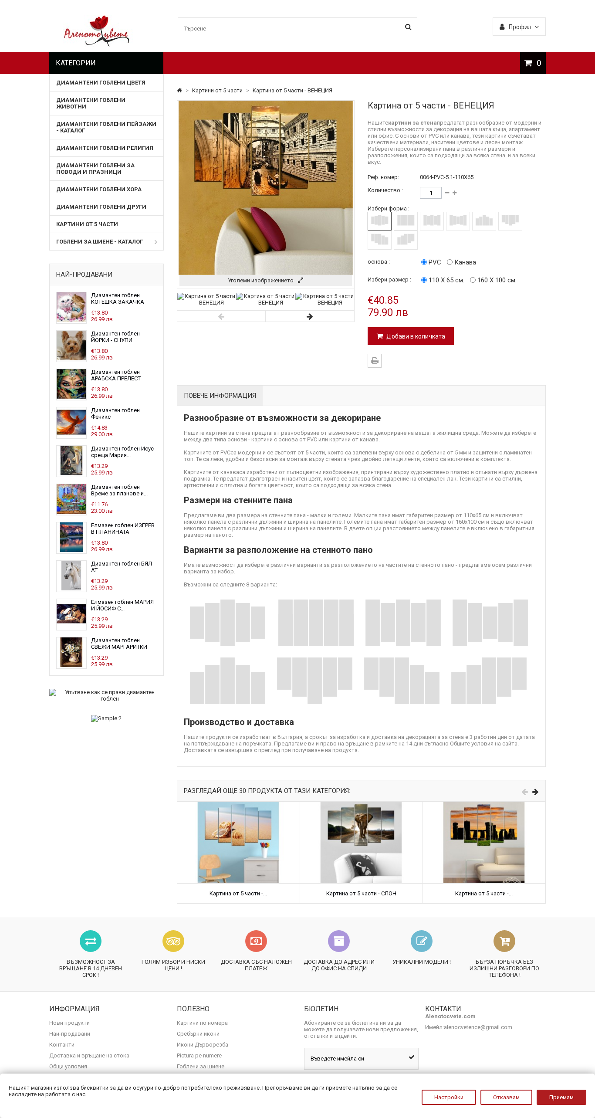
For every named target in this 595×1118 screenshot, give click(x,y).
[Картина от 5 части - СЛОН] (361, 805)
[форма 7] (379, 240)
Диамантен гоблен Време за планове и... (119, 490)
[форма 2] (405, 221)
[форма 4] (458, 221)
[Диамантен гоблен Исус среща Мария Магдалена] (71, 473)
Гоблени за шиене (200, 1066)
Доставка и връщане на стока (89, 1055)
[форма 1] (379, 221)
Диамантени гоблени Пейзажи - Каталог (106, 127)
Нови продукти (69, 1023)
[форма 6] (510, 221)
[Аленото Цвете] (97, 44)
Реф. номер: (383, 177)
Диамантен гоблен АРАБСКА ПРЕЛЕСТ (116, 375)
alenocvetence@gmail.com (478, 1027)
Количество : (385, 190)
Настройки (448, 1097)
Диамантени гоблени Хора (99, 189)
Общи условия (68, 1066)
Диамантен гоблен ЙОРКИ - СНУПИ (115, 336)
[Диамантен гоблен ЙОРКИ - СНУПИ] (71, 358)
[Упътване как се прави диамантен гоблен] (106, 695)
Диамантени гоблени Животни (90, 103)
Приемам (561, 1097)
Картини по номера (202, 1023)
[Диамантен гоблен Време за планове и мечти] (71, 511)
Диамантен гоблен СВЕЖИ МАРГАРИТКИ (119, 643)
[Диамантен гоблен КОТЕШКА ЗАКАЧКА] (71, 320)
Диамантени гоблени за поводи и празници (95, 168)
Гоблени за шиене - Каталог (99, 241)
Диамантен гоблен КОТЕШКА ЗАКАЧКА (117, 298)
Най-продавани (84, 274)
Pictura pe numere (199, 1055)
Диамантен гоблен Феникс (115, 413)
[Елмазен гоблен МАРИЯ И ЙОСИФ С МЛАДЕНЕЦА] (71, 626)
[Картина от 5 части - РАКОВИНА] (238, 805)
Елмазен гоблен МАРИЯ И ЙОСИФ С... (122, 605)
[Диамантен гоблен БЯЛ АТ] (71, 588)
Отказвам (506, 1097)
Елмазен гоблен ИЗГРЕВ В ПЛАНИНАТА (123, 528)
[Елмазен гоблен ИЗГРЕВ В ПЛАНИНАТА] (71, 550)
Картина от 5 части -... (238, 893)
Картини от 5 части (87, 224)
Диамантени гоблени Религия (104, 148)
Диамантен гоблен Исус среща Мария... (122, 451)
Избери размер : (389, 279)
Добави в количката (415, 336)
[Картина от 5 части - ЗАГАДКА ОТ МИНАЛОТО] (484, 805)
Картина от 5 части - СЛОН (361, 893)
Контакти (61, 1044)
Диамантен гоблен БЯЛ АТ (121, 566)
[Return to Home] (180, 90)
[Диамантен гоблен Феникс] (71, 435)
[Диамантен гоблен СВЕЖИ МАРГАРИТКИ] (71, 665)
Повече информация (220, 396)
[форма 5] (484, 221)
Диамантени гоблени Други (101, 206)
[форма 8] (405, 240)
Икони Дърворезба (202, 1044)
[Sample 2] (106, 718)
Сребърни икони (198, 1033)
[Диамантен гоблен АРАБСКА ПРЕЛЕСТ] (71, 396)
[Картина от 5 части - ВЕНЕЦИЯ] (207, 302)
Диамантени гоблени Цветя (100, 82)
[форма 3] (432, 221)
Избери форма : (388, 208)
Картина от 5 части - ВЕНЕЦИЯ (292, 90)
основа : (379, 261)
